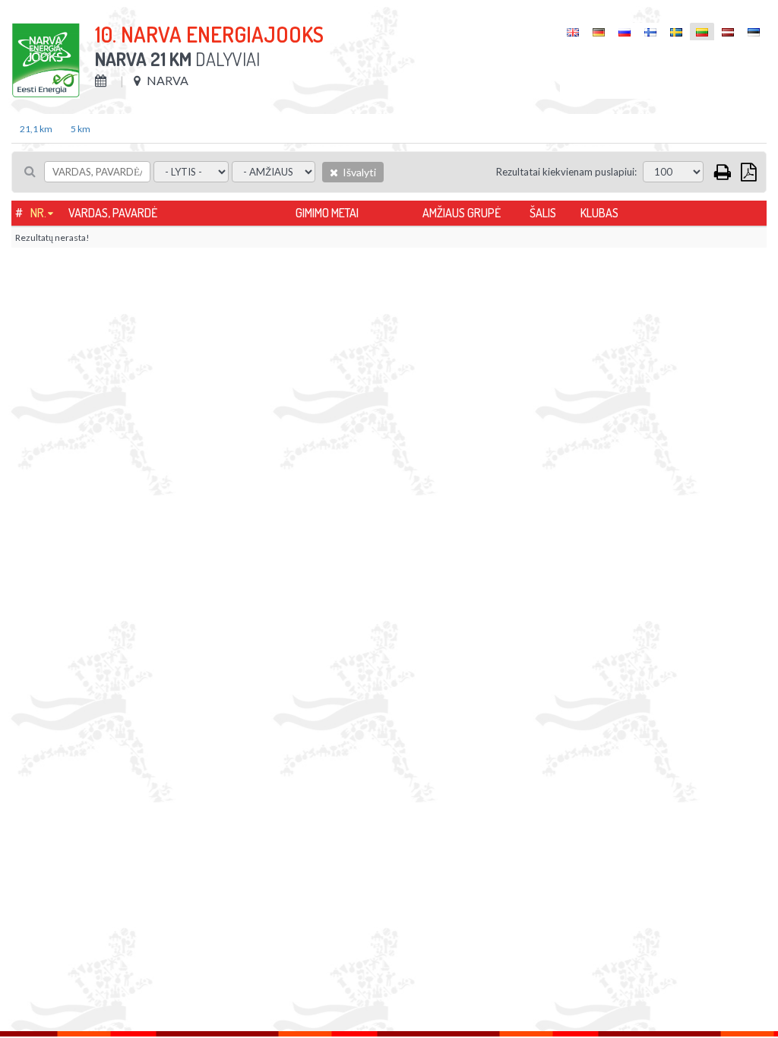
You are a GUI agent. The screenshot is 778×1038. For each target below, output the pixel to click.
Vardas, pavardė (112, 212)
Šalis (543, 212)
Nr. (38, 212)
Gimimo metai (327, 212)
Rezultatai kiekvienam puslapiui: (566, 172)
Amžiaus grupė (461, 212)
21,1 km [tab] (36, 128)
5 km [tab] (80, 128)
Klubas (599, 212)
